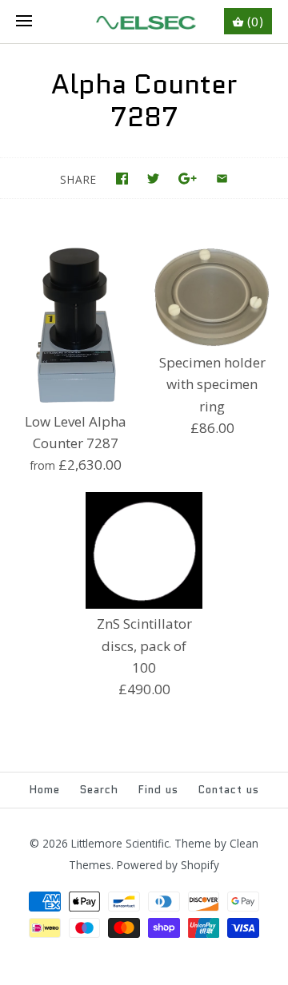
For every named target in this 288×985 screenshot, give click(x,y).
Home (45, 789)
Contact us (228, 789)
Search (99, 789)
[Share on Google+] (187, 179)
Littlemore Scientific (120, 843)
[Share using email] (222, 179)
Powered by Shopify (168, 864)
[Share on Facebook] (122, 179)
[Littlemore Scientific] (144, 21)
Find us (158, 789)
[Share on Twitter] (153, 179)
